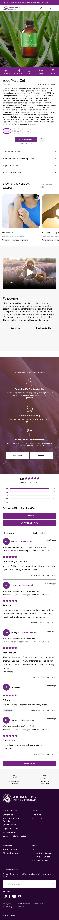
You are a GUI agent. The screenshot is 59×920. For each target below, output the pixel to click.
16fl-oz (26, 131)
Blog (34, 849)
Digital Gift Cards (10, 828)
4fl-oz (6, 131)
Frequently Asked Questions (11, 819)
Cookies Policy (39, 904)
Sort (35, 533)
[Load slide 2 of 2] (7, 2)
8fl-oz (16, 131)
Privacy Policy (7, 904)
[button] (54, 8)
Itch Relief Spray (9, 233)
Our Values (17, 455)
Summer (24, 240)
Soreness (6, 240)
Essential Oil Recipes (41, 853)
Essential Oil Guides (41, 857)
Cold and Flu (47, 240)
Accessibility (20, 907)
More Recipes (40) (46, 185)
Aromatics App (9, 832)
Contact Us (8, 815)
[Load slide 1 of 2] (4, 2)
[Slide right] (56, 218)
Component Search (41, 860)
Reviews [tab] (10, 508)
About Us (41, 455)
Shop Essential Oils (43, 328)
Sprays (15, 240)
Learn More (15, 328)
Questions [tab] (27, 508)
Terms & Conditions (23, 904)
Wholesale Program (11, 849)
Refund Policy (7, 907)
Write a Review (35, 523)
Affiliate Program (10, 853)
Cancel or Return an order (14, 836)
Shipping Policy (9, 825)
